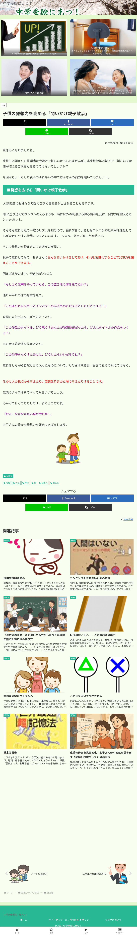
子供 (27, 483)
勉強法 (9, 476)
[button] (90, 131)
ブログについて (113, 920)
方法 (18, 483)
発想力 (44, 483)
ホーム (23, 920)
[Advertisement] (68, 816)
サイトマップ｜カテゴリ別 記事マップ (68, 920)
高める (56, 483)
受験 (8, 483)
